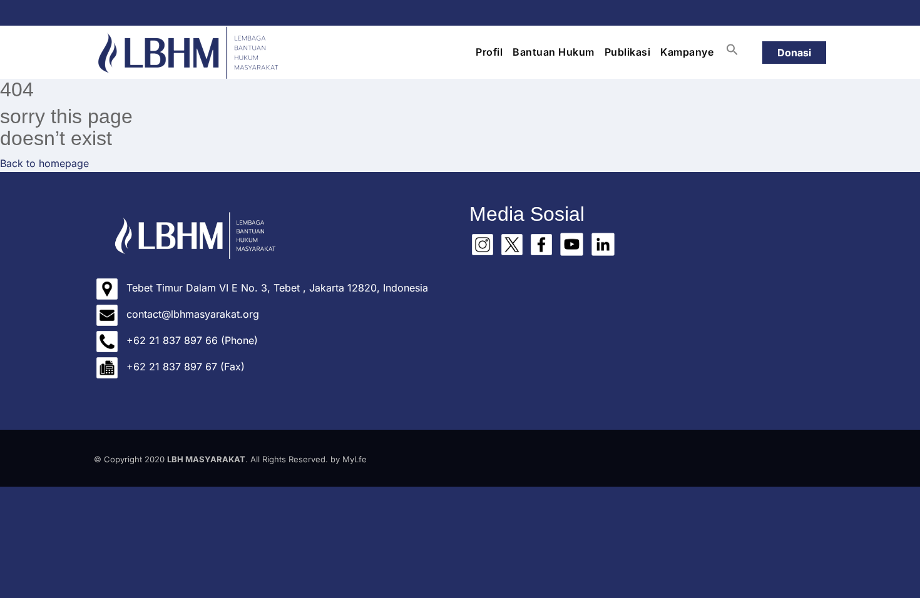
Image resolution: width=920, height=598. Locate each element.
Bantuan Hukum (554, 52)
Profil (489, 52)
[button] (732, 49)
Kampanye (686, 52)
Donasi (794, 52)
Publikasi (628, 52)
